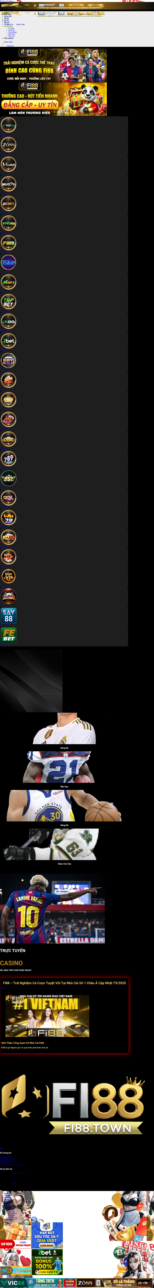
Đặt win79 (4, 527)
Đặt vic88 (4, 134)
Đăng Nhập (12, 32)
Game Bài (8, 16)
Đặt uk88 (4, 331)
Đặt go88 (4, 448)
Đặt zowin (4, 566)
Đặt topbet (4, 311)
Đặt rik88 (4, 272)
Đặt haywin (5, 370)
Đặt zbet (4, 350)
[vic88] (38, 1287)
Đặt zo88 (4, 154)
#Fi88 (13, 1183)
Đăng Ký (11, 30)
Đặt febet (4, 645)
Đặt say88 (4, 625)
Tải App (11, 28)
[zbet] (47, 1275)
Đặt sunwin (5, 389)
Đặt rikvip (4, 429)
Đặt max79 (5, 193)
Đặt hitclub (5, 409)
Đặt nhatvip (5, 586)
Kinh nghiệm (9, 38)
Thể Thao (7, 14)
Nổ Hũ (6, 18)
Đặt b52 (4, 488)
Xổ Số (6, 1206)
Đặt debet (4, 213)
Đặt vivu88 (5, 232)
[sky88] (47, 1248)
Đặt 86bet (4, 291)
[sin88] (15, 1248)
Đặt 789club (5, 468)
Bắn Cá (7, 22)
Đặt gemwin (5, 507)
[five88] (15, 1275)
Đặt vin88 (4, 173)
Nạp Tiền (11, 34)
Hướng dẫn (8, 26)
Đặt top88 (4, 605)
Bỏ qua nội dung (6, 1)
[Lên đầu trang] (1, 1190)
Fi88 (5, 12)
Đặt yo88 (4, 547)
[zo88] (114, 1287)
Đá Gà (6, 20)
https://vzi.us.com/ (18, 1173)
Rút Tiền (11, 36)
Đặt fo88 (4, 252)
